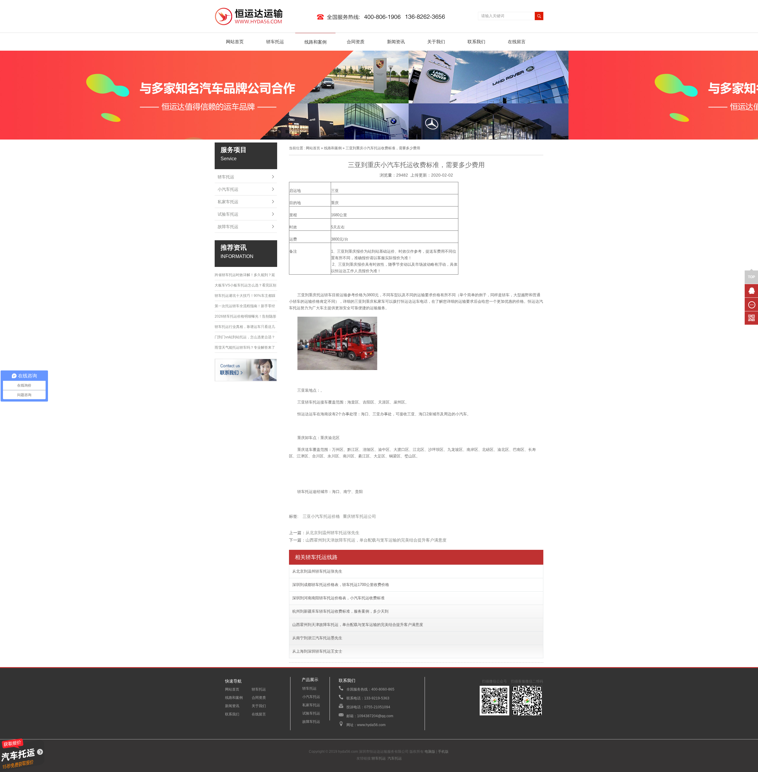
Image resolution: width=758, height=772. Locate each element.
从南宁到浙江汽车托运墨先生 (317, 638)
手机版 (443, 751)
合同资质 (355, 41)
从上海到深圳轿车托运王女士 (317, 651)
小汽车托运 (228, 189)
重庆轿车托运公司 (359, 516)
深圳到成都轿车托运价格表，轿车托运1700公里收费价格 (340, 584)
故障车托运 (228, 226)
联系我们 (476, 41)
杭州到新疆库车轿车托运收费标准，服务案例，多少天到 (340, 611)
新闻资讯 (396, 41)
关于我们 (436, 41)
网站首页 (235, 41)
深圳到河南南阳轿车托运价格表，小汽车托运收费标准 (338, 598)
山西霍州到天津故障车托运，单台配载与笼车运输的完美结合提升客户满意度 (376, 540)
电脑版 (430, 751)
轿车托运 (275, 41)
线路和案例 (315, 41)
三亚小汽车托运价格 (321, 516)
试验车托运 (228, 214)
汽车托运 (395, 758)
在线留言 (517, 41)
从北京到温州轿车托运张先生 (332, 532)
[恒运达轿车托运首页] (333, 25)
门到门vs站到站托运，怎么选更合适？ (245, 337)
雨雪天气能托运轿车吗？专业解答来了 (245, 347)
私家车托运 (228, 201)
